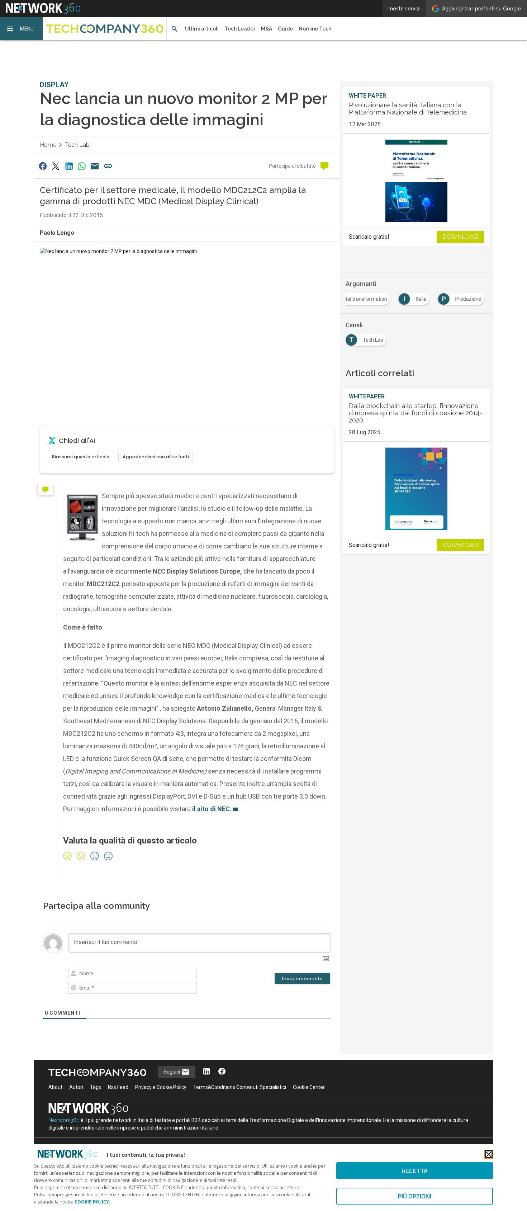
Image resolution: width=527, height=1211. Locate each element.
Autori (76, 1087)
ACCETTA (415, 1170)
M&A (266, 29)
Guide (285, 29)
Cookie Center (309, 1087)
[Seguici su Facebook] (222, 1072)
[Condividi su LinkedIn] (69, 166)
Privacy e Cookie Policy (160, 1087)
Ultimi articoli (202, 29)
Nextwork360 (64, 1120)
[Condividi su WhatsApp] (81, 166)
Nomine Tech (315, 29)
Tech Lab (77, 144)
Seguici (172, 1072)
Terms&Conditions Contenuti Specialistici (239, 1087)
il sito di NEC (211, 809)
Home (48, 144)
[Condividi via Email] (95, 166)
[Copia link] (108, 166)
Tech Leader (239, 29)
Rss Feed (118, 1087)
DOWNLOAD (460, 236)
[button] (21, 28)
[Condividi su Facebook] (42, 166)
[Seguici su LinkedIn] (206, 1072)
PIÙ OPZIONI (414, 1196)
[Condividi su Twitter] (55, 166)
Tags (95, 1087)
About (55, 1087)
